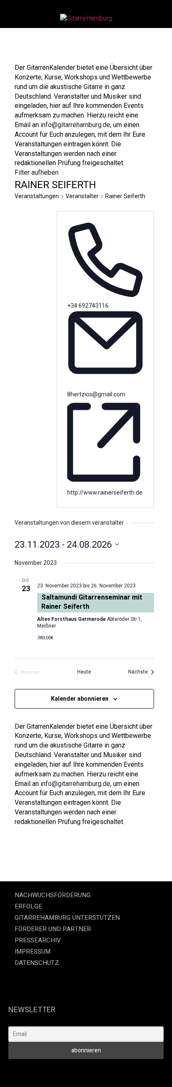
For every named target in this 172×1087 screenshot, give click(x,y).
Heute (84, 672)
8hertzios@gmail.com (96, 394)
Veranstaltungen (37, 196)
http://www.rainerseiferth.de (104, 492)
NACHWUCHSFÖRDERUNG (53, 895)
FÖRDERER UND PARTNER (53, 929)
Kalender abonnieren (80, 698)
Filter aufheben (36, 172)
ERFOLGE (28, 906)
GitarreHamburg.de (31, 1070)
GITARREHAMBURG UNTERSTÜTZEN (67, 917)
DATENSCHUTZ (37, 962)
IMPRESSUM (33, 951)
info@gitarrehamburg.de (75, 125)
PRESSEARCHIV (38, 940)
